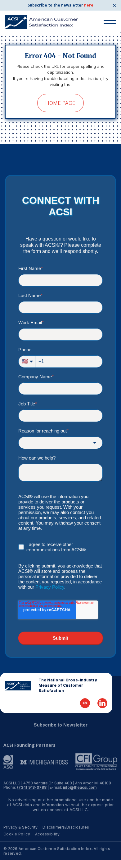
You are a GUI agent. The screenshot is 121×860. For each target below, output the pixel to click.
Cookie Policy (16, 834)
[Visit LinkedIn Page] (102, 703)
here (88, 5)
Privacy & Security (20, 827)
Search (107, 36)
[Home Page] (18, 685)
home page (60, 103)
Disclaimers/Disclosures (66, 827)
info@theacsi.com (79, 787)
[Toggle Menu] (110, 22)
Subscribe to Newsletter (60, 724)
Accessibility (47, 834)
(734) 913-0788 (32, 787)
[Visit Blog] (85, 703)
